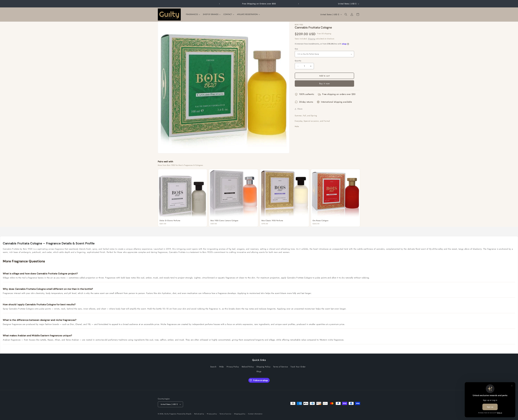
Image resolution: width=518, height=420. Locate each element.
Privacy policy (212, 414)
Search (213, 366)
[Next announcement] (298, 3)
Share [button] (299, 108)
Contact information (255, 414)
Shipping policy (239, 414)
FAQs (221, 366)
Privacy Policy (233, 366)
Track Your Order (298, 366)
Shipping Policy (263, 366)
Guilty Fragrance (170, 414)
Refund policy (199, 414)
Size (296, 49)
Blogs (259, 371)
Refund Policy (248, 366)
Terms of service (225, 414)
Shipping (311, 38)
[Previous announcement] (219, 3)
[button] (346, 14)
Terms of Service (280, 366)
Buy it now (324, 83)
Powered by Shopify (184, 414)
